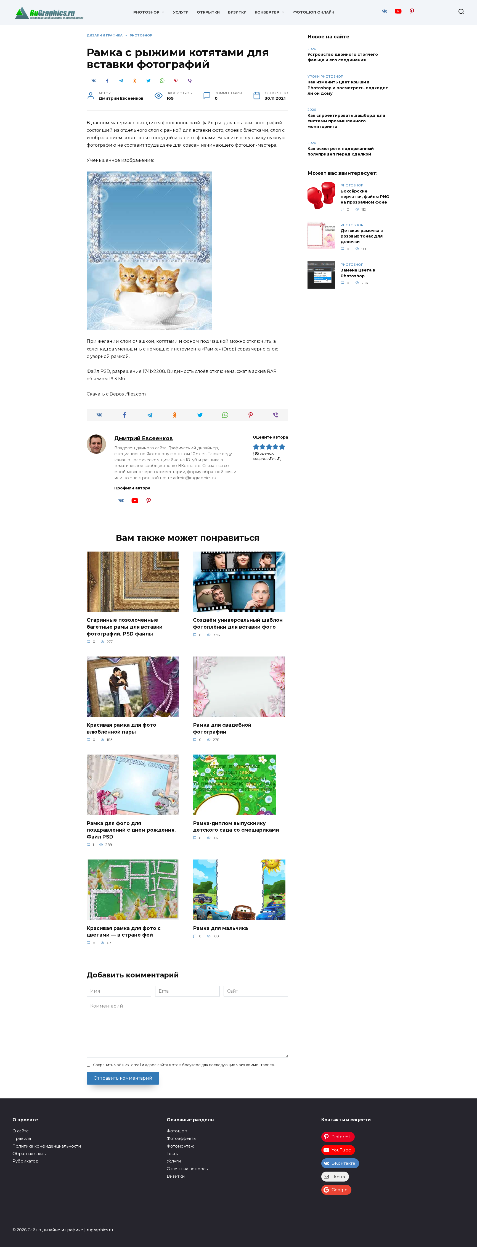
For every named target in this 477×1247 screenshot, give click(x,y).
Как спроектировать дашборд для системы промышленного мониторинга (346, 121)
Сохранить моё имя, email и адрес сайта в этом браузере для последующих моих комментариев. (184, 1065)
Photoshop (146, 12)
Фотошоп (177, 1131)
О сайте (20, 1131)
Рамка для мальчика (220, 928)
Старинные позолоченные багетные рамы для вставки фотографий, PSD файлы (125, 626)
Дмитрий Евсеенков (143, 438)
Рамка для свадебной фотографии (222, 728)
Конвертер (267, 12)
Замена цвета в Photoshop (358, 273)
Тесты (173, 1153)
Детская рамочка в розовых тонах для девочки (362, 236)
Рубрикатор (25, 1161)
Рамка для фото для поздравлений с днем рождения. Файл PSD (131, 829)
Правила (21, 1138)
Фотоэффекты (181, 1138)
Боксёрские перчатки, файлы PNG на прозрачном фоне (365, 197)
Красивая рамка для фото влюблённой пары (121, 728)
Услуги (181, 12)
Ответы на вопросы (187, 1168)
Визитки (237, 12)
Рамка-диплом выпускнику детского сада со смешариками (236, 826)
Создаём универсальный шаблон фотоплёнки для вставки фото (238, 623)
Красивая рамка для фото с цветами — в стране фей (124, 931)
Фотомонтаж (180, 1146)
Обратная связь (29, 1153)
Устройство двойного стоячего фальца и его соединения (343, 57)
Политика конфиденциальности (46, 1146)
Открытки (208, 12)
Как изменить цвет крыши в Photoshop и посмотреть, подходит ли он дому (348, 88)
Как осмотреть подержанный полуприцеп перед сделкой (341, 151)
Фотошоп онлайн (313, 12)
